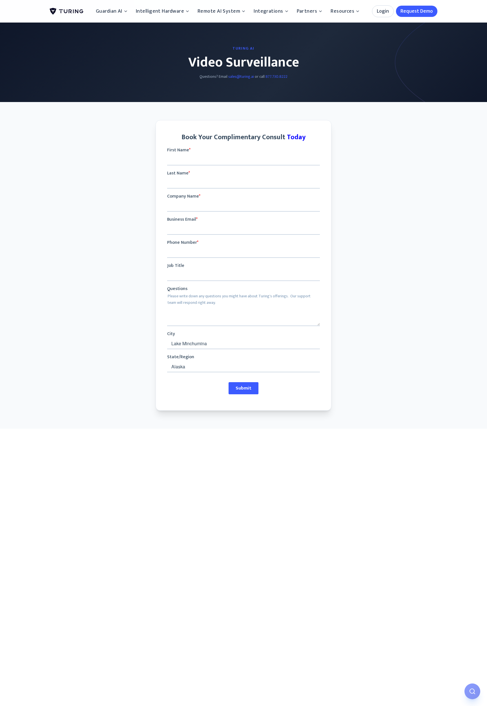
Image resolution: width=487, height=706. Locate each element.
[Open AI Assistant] (472, 691)
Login (383, 11)
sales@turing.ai (241, 76)
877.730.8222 (276, 76)
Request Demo (416, 11)
